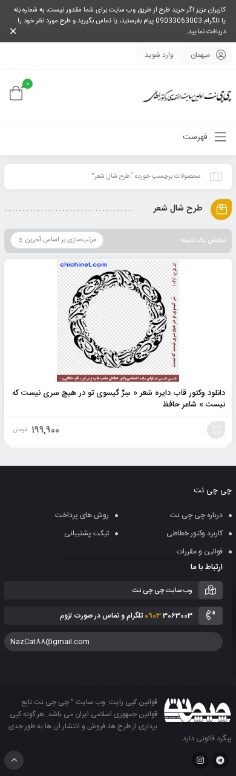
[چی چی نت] (187, 96)
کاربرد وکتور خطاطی (194, 533)
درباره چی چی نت (196, 515)
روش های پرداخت (82, 515)
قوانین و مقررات (200, 552)
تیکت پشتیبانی (86, 533)
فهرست (196, 137)
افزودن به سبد (216, 430)
